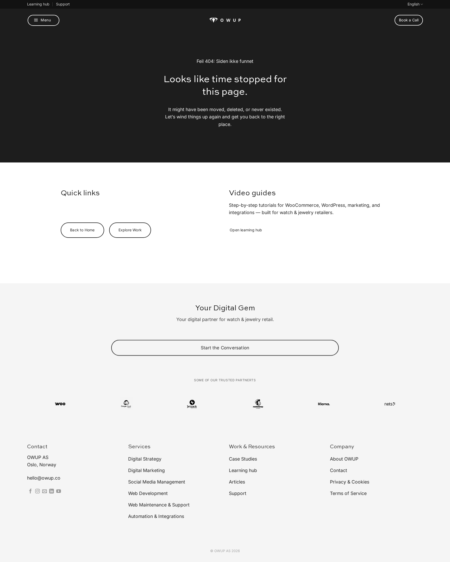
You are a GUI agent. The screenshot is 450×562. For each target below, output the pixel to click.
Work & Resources (252, 447)
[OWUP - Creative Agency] (225, 20)
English (414, 4)
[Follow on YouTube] (58, 491)
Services (139, 447)
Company (342, 447)
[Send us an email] (44, 491)
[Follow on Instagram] (37, 491)
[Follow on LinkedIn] (51, 491)
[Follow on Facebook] (30, 491)
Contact (37, 447)
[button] (43, 20)
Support (63, 4)
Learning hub (38, 4)
